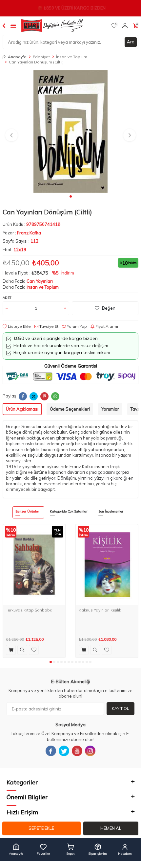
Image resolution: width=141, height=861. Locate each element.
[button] (71, 196)
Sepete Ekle (41, 828)
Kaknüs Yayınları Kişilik (100, 610)
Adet (7, 298)
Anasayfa (17, 56)
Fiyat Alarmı (106, 326)
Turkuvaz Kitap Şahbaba (29, 610)
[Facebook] (51, 751)
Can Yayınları (40, 281)
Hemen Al (110, 828)
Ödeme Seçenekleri (70, 409)
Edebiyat (41, 56)
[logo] (52, 25)
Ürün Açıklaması (22, 409)
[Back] (4, 25)
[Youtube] (77, 751)
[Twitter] (64, 751)
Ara (130, 41)
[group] (70, 131)
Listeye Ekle (19, 326)
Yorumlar (110, 409)
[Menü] (13, 25)
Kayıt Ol (120, 708)
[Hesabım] (125, 25)
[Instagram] (90, 751)
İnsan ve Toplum (71, 56)
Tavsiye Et (48, 326)
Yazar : (22, 232)
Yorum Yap (76, 326)
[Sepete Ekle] (11, 650)
